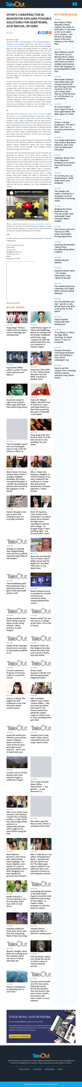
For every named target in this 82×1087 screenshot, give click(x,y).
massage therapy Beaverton (35, 114)
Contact (60, 1069)
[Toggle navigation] (75, 4)
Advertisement (49, 1069)
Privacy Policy (37, 1069)
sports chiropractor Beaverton (41, 224)
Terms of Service (24, 1069)
